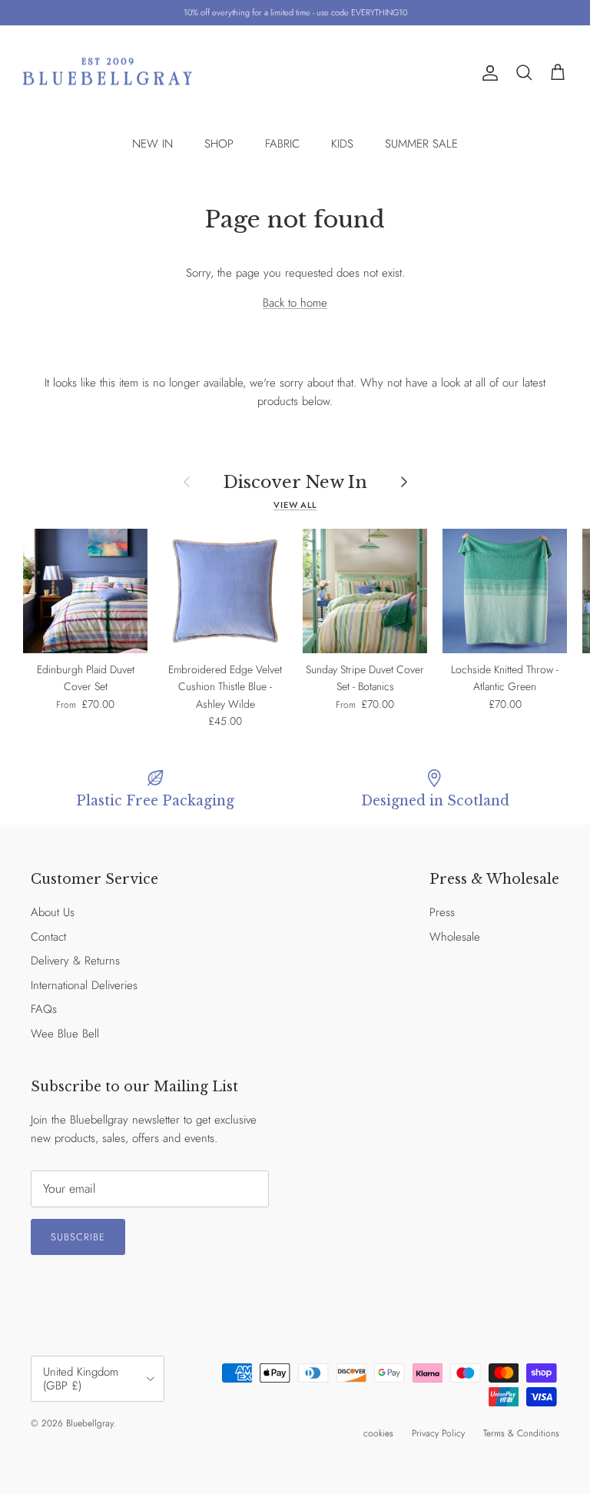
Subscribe (78, 1237)
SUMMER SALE (421, 143)
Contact (48, 936)
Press (442, 912)
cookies (378, 1433)
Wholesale (454, 936)
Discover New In (295, 482)
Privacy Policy (438, 1433)
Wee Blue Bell (65, 1033)
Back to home (295, 302)
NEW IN (152, 143)
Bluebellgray (89, 1423)
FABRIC (282, 143)
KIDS (342, 143)
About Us (53, 912)
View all (295, 505)
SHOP (219, 143)
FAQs (44, 1009)
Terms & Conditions (521, 1433)
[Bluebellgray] (107, 73)
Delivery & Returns (75, 960)
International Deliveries (84, 985)
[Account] (487, 73)
